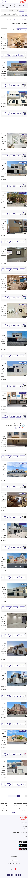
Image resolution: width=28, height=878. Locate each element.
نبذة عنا (25, 826)
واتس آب (7, 55)
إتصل (20, 55)
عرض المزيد (15, 812)
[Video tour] (23, 105)
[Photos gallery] (17, 40)
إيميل (14, 55)
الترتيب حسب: (11, 30)
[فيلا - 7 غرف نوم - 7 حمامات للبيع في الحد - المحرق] (14, 446)
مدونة (3, 5)
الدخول (4, 1)
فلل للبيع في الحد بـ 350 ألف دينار (20, 810)
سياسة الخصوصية (14, 860)
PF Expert (25, 836)
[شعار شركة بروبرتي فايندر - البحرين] (22, 1)
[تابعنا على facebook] (16, 875)
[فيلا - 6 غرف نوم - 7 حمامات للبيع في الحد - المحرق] (14, 175)
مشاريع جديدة (15, 5)
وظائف (25, 829)
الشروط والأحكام (14, 856)
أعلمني (18, 428)
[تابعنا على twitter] (12, 875)
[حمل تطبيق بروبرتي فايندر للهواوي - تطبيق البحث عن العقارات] (23, 849)
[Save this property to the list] (2, 55)
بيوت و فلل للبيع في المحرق (19, 19)
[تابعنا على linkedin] (8, 875)
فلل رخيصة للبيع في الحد (22, 808)
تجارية (11, 5)
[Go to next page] (2, 796)
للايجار (20, 5)
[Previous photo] (8, 40)
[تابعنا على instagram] (19, 875)
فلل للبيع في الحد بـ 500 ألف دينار (20, 806)
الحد (22, 10)
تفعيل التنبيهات (20, 30)
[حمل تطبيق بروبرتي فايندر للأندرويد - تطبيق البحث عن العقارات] (23, 845)
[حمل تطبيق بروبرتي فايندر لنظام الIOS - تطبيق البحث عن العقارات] (23, 842)
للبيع (24, 5)
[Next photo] (25, 40)
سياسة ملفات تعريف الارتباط (14, 863)
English (20, 869)
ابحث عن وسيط (7, 5)
